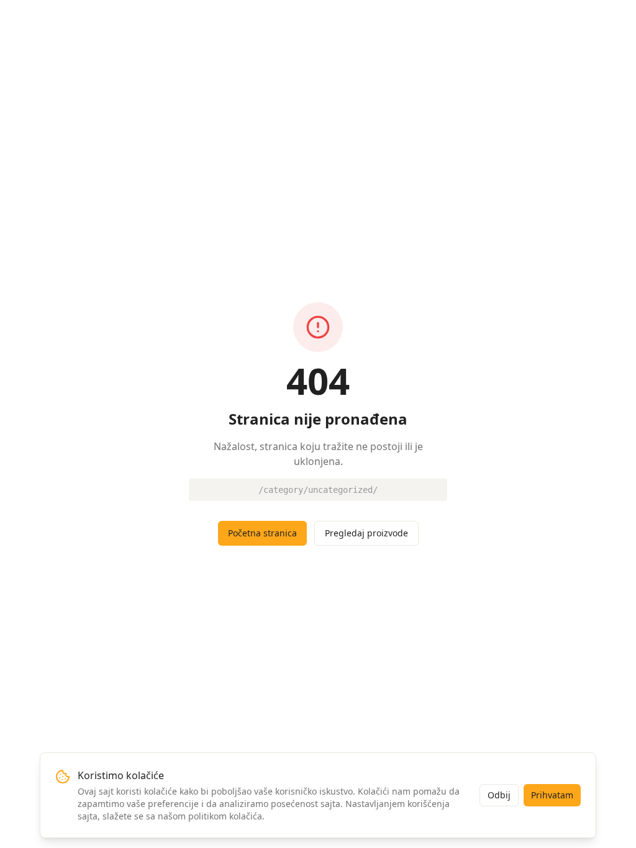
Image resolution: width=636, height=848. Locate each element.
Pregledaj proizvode (366, 533)
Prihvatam (552, 795)
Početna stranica (262, 533)
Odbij (499, 795)
